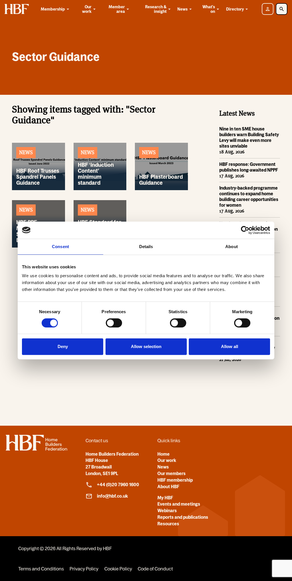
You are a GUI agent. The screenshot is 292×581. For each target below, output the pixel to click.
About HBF (168, 486)
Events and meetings (178, 504)
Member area (117, 9)
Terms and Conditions (41, 569)
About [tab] (231, 246)
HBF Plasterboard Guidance (161, 179)
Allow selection (146, 346)
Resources (168, 523)
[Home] (36, 449)
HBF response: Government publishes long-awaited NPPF (248, 167)
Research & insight (156, 9)
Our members (171, 473)
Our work (87, 9)
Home (163, 454)
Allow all (229, 346)
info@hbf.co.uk (112, 496)
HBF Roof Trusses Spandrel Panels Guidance (37, 176)
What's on (208, 9)
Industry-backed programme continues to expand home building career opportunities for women (248, 196)
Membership (53, 9)
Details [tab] (146, 246)
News (182, 9)
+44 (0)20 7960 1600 (118, 484)
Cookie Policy (118, 569)
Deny (63, 346)
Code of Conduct (155, 569)
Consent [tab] (60, 246)
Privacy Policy (84, 569)
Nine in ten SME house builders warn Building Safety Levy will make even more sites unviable (249, 137)
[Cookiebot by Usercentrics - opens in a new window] (245, 230)
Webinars (167, 510)
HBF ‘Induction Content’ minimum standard (96, 173)
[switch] (114, 322)
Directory (235, 9)
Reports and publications (182, 517)
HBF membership (175, 480)
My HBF (165, 497)
